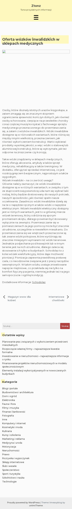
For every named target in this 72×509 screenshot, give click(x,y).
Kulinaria (7, 431)
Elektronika (8, 400)
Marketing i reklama (13, 438)
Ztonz (36, 6)
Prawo (5, 454)
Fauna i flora (9, 404)
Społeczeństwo (10, 470)
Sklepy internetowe (13, 462)
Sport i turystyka (11, 473)
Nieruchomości (10, 450)
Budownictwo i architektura (17, 392)
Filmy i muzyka (10, 407)
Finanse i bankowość (13, 411)
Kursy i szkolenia (11, 435)
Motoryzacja (9, 446)
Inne (4, 419)
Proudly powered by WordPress (23, 502)
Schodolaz (38, 282)
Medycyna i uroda (12, 442)
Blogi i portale (10, 388)
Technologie (9, 481)
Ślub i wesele (9, 466)
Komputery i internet (14, 423)
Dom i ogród (9, 396)
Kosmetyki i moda (12, 427)
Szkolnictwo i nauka (13, 477)
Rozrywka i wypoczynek (15, 458)
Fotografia (8, 415)
